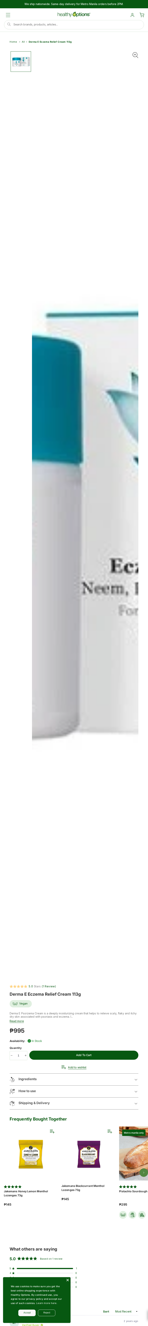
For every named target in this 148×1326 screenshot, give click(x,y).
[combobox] (74, 24)
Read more (17, 1021)
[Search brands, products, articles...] (9, 24)
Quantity (16, 1047)
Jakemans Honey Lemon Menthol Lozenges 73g (26, 1193)
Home (13, 41)
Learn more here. (46, 1303)
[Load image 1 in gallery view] (21, 61)
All (23, 41)
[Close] (68, 1280)
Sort (106, 1311)
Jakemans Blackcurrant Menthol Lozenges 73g (82, 1188)
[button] (8, 15)
